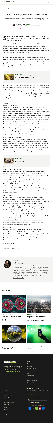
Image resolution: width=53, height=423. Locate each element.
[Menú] (48, 2)
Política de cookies (8, 404)
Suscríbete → (33, 394)
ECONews (6, 409)
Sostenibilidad (30, 375)
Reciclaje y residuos (32, 378)
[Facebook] (30, 408)
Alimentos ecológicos (32, 380)
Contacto (6, 390)
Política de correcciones (10, 397)
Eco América (30, 385)
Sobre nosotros (7, 393)
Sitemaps (6, 414)
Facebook (14, 248)
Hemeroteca (7, 412)
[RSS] (36, 408)
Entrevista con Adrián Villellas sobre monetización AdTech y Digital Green (31, 160)
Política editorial (8, 395)
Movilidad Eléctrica (31, 371)
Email (18, 248)
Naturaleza (29, 366)
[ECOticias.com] (8, 2)
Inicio (3, 8)
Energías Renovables (32, 368)
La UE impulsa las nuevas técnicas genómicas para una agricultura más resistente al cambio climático (30, 76)
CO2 (28, 373)
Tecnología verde (9, 8)
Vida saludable (30, 382)
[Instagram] (40, 408)
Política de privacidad (9, 402)
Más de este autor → (18, 277)
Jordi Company (21, 24)
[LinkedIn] (43, 408)
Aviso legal (6, 400)
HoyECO (6, 407)
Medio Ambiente (31, 364)
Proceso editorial (29, 24)
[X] (33, 408)
